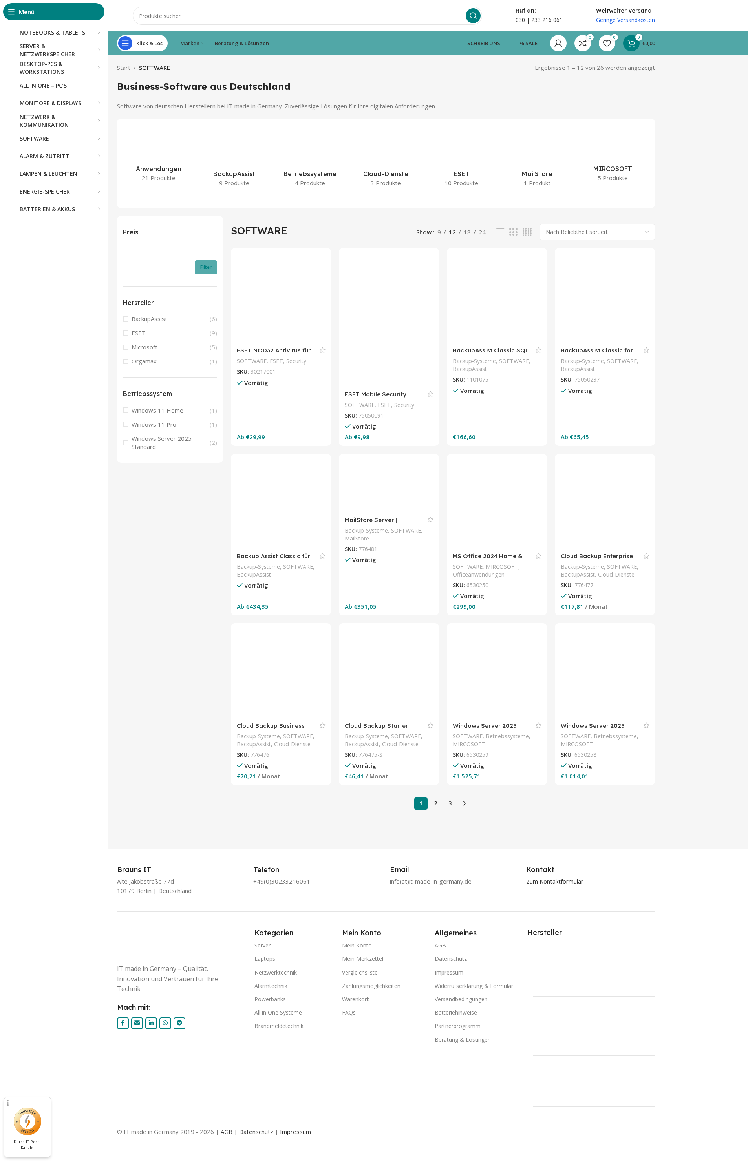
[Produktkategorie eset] (462, 159)
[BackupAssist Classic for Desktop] (605, 298)
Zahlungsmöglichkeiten (371, 985)
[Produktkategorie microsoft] (613, 156)
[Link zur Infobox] (142, 869)
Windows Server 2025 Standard (162, 442)
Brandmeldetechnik (279, 1026)
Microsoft (144, 347)
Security (296, 361)
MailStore (357, 538)
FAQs (349, 1012)
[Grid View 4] (527, 232)
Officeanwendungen (479, 574)
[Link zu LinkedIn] (151, 1023)
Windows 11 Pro (154, 424)
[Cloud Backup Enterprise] (605, 504)
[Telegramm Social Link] (179, 1023)
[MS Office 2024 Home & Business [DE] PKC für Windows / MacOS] (497, 504)
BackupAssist (149, 319)
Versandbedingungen (461, 999)
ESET (139, 333)
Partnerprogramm (458, 1026)
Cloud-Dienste (616, 574)
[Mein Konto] (558, 43)
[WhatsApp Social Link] (165, 1023)
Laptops (264, 958)
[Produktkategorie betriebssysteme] (310, 159)
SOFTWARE (252, 361)
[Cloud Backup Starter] (389, 673)
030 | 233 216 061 (539, 20)
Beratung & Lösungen (463, 1039)
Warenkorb (356, 999)
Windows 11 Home (157, 410)
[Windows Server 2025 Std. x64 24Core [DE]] (497, 673)
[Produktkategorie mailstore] (537, 159)
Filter (206, 267)
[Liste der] (500, 232)
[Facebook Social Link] (123, 1023)
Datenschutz (451, 958)
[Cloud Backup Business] (281, 673)
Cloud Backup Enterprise (597, 556)
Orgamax (144, 361)
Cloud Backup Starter (376, 725)
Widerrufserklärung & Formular (474, 985)
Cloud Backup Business (271, 725)
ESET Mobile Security (375, 394)
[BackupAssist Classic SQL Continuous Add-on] (497, 298)
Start (123, 67)
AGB (440, 945)
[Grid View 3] (513, 232)
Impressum (449, 972)
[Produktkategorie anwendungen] (159, 156)
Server (262, 945)
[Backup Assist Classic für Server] (281, 504)
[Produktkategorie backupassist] (234, 159)
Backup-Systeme (474, 361)
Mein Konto (357, 945)
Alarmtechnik (270, 985)
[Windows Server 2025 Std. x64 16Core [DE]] (605, 673)
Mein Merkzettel (362, 958)
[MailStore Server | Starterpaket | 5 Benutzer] (389, 486)
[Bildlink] (182, 941)
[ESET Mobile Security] (389, 320)
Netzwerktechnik (275, 972)
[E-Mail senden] (137, 1023)
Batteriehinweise (456, 1012)
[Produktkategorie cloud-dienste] (386, 159)
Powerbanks (270, 999)
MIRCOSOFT (502, 566)
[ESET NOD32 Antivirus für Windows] (281, 298)
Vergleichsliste (360, 972)
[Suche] (473, 15)
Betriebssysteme (507, 736)
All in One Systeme (278, 1012)
